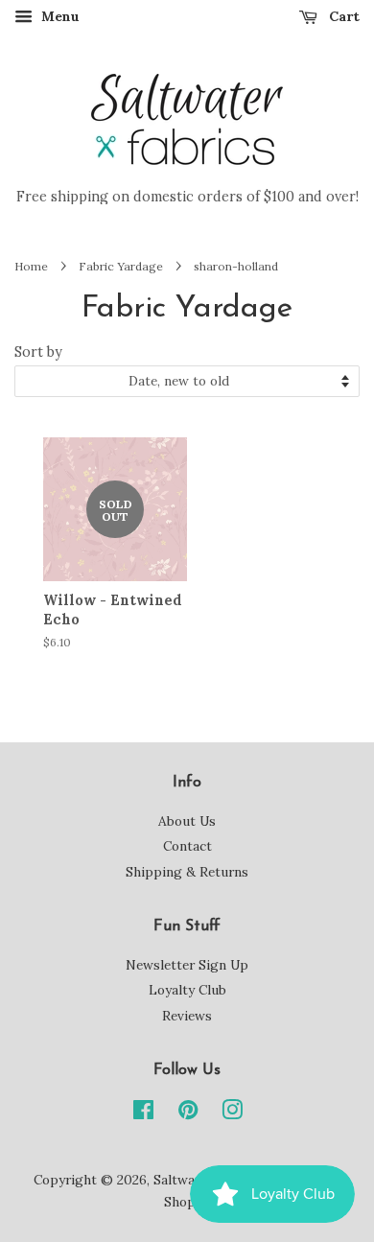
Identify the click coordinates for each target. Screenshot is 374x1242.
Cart (342, 16)
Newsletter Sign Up (187, 964)
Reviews (187, 1015)
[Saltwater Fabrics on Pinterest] (188, 1113)
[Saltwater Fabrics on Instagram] (232, 1113)
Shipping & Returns (187, 871)
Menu (58, 16)
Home (31, 266)
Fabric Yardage (121, 266)
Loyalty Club (187, 989)
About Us (187, 821)
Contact (187, 846)
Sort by (38, 352)
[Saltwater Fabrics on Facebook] (143, 1113)
